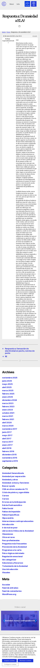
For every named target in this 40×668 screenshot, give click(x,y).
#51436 (35, 36)
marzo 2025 (7, 390)
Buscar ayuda (8, 486)
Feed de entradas (10, 588)
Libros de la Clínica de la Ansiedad (18, 531)
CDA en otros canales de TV (15, 489)
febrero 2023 (8, 406)
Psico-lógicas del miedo (13, 553)
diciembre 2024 (9, 400)
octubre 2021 (8, 413)
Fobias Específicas (10, 515)
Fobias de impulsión (11, 511)
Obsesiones (7, 534)
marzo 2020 (7, 426)
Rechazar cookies (25, 660)
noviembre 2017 (9, 429)
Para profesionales (11, 540)
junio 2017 (7, 432)
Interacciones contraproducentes (17, 521)
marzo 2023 (7, 403)
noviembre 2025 (9, 378)
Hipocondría (8, 518)
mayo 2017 (7, 435)
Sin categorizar (9, 560)
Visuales (6, 572)
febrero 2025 (8, 394)
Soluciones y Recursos (12, 563)
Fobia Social (7, 508)
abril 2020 (7, 422)
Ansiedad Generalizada (13, 473)
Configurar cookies (10, 664)
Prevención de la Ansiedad (14, 547)
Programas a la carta (11, 550)
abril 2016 (6, 448)
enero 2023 (7, 410)
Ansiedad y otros (10, 479)
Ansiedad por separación (13, 476)
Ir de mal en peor (9, 527)
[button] (11, 4)
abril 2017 (6, 438)
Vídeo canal (20, 607)
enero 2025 (7, 397)
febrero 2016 (8, 451)
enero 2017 (7, 445)
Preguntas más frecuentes (14, 544)
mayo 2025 (7, 384)
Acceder (6, 585)
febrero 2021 (8, 419)
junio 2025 (7, 381)
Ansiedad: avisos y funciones (15, 483)
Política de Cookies (20, 657)
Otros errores (8, 537)
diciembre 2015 (9, 454)
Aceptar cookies (9, 660)
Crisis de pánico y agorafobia (15, 492)
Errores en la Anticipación (14, 502)
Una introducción (10, 569)
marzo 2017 (7, 442)
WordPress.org (9, 594)
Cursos (5, 495)
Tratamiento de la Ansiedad (15, 566)
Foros (8, 32)
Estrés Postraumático (12, 505)
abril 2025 (7, 387)
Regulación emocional (12, 556)
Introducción (8, 524)
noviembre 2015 (9, 458)
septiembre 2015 (10, 461)
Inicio (4, 32)
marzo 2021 (7, 416)
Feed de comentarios (12, 591)
